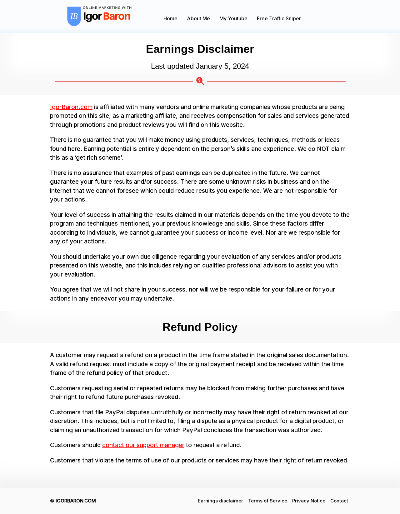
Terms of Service (267, 501)
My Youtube (233, 18)
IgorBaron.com (71, 107)
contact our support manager (143, 445)
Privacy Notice (308, 501)
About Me (198, 18)
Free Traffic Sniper (279, 18)
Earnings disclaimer (220, 501)
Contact (339, 501)
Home (170, 18)
